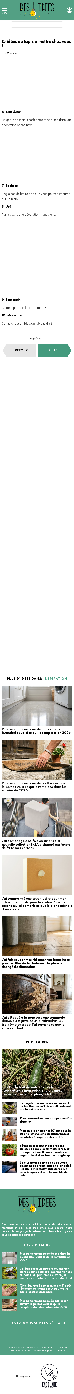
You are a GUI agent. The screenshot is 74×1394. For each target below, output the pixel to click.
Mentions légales (43, 1351)
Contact (62, 1348)
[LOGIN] (69, 10)
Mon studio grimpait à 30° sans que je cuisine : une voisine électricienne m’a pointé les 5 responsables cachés (45, 1134)
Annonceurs (48, 1348)
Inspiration (55, 679)
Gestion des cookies (19, 1351)
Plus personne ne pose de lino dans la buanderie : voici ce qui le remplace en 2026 (36, 731)
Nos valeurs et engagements (22, 1348)
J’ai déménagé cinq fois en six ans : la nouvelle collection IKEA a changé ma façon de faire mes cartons (36, 844)
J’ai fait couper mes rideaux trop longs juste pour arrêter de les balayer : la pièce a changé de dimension (36, 963)
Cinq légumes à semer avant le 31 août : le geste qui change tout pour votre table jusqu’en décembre (45, 1288)
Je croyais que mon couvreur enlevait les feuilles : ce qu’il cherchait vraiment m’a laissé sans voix (45, 1106)
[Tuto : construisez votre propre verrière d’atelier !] (9, 1121)
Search (59, 25)
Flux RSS (60, 1351)
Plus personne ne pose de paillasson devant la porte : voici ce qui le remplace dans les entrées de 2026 (36, 787)
